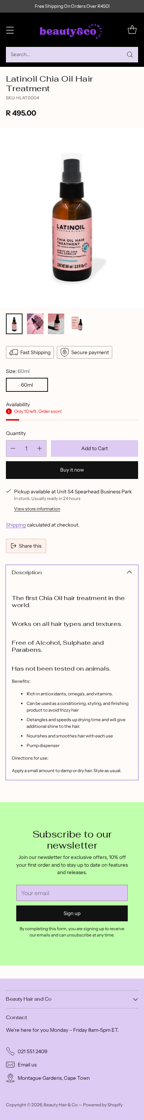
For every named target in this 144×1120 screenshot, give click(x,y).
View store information (37, 508)
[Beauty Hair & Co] (72, 29)
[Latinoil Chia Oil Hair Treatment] (72, 217)
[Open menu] (9, 29)
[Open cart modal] (132, 29)
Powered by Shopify (103, 1104)
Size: (18, 371)
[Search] (130, 54)
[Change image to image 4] (77, 324)
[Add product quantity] (39, 448)
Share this (30, 546)
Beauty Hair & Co (61, 1104)
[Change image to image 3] (56, 324)
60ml (27, 385)
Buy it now (72, 470)
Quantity (16, 433)
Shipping (16, 525)
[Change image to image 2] (35, 324)
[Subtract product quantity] (13, 448)
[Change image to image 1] (14, 324)
